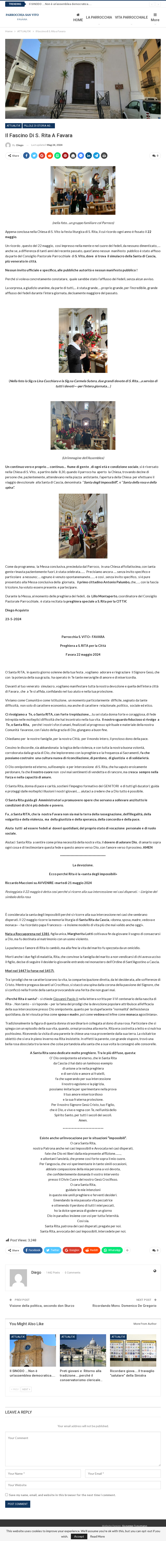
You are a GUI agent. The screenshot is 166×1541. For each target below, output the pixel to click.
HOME (78, 20)
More (155, 20)
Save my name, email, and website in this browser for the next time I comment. (62, 1495)
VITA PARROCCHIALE (131, 17)
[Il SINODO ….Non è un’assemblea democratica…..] (33, 1350)
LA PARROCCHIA (99, 17)
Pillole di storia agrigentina (39, 125)
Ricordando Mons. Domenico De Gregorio (124, 1306)
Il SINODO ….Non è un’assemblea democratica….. (60, 4)
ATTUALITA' (13, 125)
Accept (79, 1536)
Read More (97, 1536)
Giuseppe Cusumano (134, 1526)
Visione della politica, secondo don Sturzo (42, 1306)
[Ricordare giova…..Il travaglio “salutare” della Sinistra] (133, 1350)
